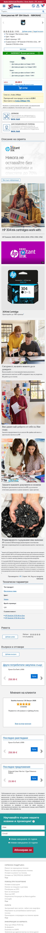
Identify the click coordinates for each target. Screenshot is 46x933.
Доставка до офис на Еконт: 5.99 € (23, 73)
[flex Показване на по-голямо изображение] (23, 516)
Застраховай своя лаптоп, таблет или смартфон (22, 908)
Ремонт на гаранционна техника (16, 868)
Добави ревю (27, 31)
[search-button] (43, 11)
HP (20, 576)
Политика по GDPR (12, 929)
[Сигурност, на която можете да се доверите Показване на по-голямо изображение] (23, 342)
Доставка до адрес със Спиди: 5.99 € (24, 67)
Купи (34, 676)
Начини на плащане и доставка (16, 887)
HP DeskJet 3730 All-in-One (15, 618)
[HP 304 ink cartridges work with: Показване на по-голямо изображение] (23, 205)
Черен (6, 599)
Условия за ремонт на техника (16, 873)
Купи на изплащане (12, 892)
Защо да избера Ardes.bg (14, 925)
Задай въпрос (38, 31)
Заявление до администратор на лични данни (22, 932)
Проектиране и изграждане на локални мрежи (22, 915)
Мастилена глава (10, 591)
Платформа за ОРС (12, 889)
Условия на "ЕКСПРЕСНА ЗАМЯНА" (18, 875)
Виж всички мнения (23, 724)
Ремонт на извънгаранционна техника (19, 870)
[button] (38, 7)
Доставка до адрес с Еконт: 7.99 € (23, 75)
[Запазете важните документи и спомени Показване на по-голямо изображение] (23, 460)
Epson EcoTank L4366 (16, 669)
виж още (23, 49)
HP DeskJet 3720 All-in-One (15, 615)
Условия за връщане (12, 884)
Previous (3, 23)
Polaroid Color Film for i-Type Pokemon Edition (22, 772)
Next (43, 23)
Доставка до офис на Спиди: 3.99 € (23, 64)
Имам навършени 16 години (23, 839)
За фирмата (9, 927)
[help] (33, 821)
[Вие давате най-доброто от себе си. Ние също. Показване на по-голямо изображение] (23, 402)
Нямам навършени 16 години (24, 843)
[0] (42, 7)
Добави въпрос (10, 654)
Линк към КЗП (10, 894)
